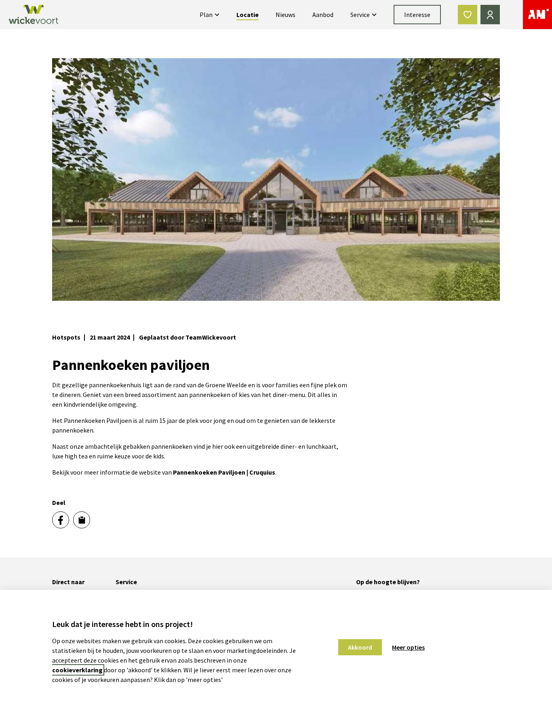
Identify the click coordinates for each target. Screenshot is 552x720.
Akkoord (360, 647)
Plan (206, 15)
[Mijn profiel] (490, 14)
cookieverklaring (77, 670)
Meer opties (408, 647)
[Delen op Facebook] (60, 519)
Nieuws (285, 15)
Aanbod (322, 15)
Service (360, 15)
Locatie (247, 15)
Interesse (417, 15)
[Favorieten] (467, 14)
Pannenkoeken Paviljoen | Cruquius (224, 472)
